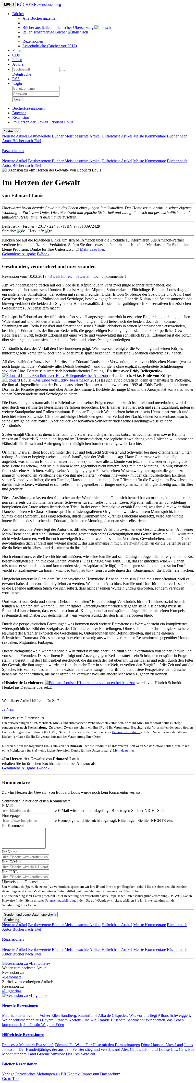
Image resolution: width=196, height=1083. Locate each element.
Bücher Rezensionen (20, 1064)
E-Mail (7, 805)
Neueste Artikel (14, 136)
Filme (16, 50)
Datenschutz (110, 1074)
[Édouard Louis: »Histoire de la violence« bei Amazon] (90, 683)
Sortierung (11, 131)
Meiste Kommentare (149, 136)
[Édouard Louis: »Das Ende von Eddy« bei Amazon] (45, 380)
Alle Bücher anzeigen (39, 18)
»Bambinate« (12, 977)
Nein (10, 709)
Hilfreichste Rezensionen (23, 1034)
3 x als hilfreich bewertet (70, 276)
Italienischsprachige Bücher (45, 32)
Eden (43, 1024)
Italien (17, 59)
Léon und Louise (145, 1049)
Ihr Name (9, 852)
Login (17, 83)
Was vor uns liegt (127, 1015)
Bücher (18, 13)
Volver (26, 1015)
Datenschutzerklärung (127, 732)
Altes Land (162, 1045)
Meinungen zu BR (51, 1074)
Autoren (19, 64)
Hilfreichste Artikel (117, 136)
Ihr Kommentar (14, 825)
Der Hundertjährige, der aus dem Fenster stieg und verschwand (97, 1047)
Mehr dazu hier (92, 249)
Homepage (11, 815)
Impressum (90, 1074)
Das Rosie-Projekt (66, 1054)
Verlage (8, 1074)
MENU (9, 5)
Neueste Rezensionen (20, 1005)
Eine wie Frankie (82, 1020)
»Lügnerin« (11, 991)
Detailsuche (21, 74)
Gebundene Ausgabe (19, 254)
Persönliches (25, 1074)
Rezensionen (32, 41)
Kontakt (73, 1074)
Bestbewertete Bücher (46, 136)
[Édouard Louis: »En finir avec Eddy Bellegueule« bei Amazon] (54, 375)
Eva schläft (28, 1045)
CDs (16, 55)
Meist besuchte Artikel (83, 136)
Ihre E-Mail (11, 862)
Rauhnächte (74, 1015)
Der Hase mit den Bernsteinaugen (97, 1045)
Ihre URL (10, 872)
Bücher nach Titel (27, 141)
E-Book (43, 254)
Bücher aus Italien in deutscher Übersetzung (58, 27)
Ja (3, 709)
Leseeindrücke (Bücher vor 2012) (49, 46)
